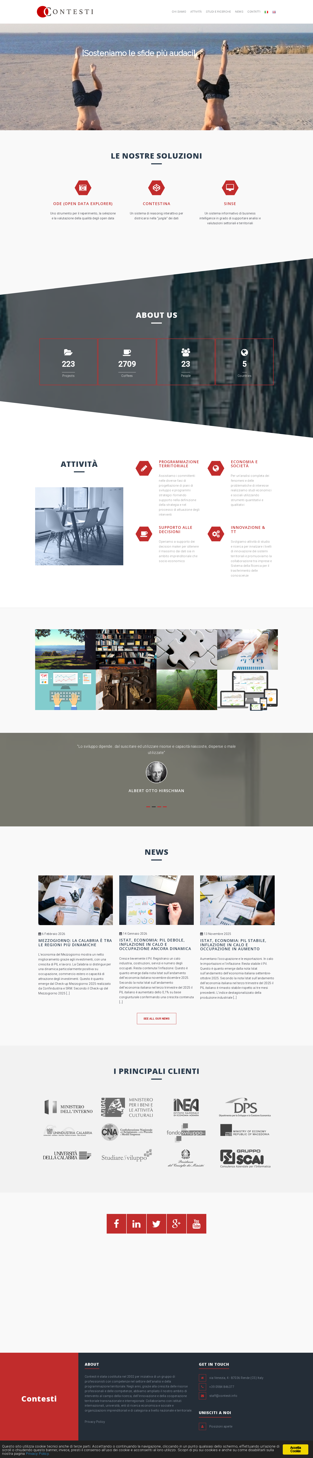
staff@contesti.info (223, 1395)
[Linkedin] (136, 1226)
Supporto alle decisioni (175, 529)
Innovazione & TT (248, 529)
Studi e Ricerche (218, 11)
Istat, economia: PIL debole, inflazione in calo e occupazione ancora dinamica (155, 944)
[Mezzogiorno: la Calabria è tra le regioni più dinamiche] (75, 899)
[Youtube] (196, 1226)
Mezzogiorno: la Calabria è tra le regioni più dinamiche (75, 942)
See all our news (157, 1018)
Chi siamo (179, 11)
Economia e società (244, 464)
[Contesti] (65, 11)
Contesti (39, 1398)
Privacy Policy (95, 1421)
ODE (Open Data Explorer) (83, 203)
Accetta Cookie (295, 1449)
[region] (156, 77)
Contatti (253, 11)
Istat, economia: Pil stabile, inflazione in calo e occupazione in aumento (233, 944)
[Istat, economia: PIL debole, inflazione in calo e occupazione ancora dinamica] (156, 899)
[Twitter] (156, 1226)
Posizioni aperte (221, 1426)
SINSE (230, 203)
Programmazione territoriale (179, 464)
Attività (196, 11)
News (239, 11)
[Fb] (116, 1226)
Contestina (156, 203)
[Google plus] (176, 1226)
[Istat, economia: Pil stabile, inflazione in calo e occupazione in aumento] (237, 899)
